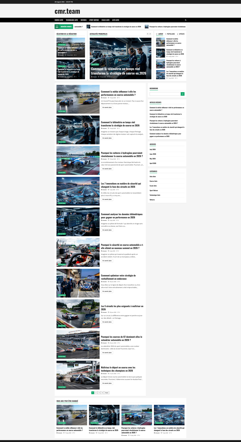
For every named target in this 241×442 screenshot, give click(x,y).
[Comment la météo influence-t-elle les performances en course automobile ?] (71, 415)
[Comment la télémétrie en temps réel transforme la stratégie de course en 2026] (104, 415)
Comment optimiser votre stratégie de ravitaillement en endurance (78, 283)
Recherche (154, 88)
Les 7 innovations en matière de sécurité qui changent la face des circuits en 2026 (160, 74)
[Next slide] (150, 34)
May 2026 (153, 158)
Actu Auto (115, 20)
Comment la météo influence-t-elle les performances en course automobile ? (70, 50)
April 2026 (153, 163)
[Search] (183, 94)
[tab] (159, 34)
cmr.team (67, 11)
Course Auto (59, 20)
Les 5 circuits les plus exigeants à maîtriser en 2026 (78, 313)
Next (106, 393)
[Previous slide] (147, 34)
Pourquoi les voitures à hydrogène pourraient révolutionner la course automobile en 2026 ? (149, 26)
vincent (100, 77)
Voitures (84, 20)
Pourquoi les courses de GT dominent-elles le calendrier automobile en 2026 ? (78, 344)
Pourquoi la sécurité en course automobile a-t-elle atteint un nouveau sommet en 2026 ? (78, 252)
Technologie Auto (72, 20)
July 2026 (153, 149)
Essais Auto (105, 20)
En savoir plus (108, 107)
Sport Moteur (94, 20)
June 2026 (153, 154)
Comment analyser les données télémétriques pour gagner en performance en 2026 (78, 221)
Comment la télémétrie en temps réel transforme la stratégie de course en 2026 (87, 26)
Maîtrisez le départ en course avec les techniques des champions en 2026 (78, 375)
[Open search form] (185, 20)
